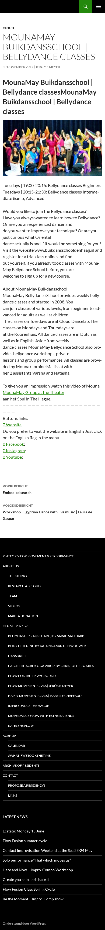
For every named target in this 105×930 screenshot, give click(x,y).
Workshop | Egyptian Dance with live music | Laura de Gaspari (47, 512)
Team (12, 596)
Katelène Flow (21, 726)
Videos (14, 606)
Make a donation (23, 616)
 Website (12, 424)
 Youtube (12, 456)
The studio (17, 576)
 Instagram (14, 450)
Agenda (9, 736)
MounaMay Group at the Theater (33, 392)
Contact (10, 775)
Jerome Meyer (48, 67)
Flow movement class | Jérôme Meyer (40, 686)
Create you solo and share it (26, 879)
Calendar (16, 746)
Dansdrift (17, 656)
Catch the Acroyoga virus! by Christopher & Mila (51, 666)
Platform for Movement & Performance (38, 556)
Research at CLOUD (24, 586)
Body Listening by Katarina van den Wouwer (47, 646)
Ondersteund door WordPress (24, 923)
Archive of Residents (21, 765)
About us (11, 566)
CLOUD (8, 28)
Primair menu (98, 6)
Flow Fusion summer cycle (25, 840)
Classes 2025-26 (15, 626)
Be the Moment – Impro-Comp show (33, 899)
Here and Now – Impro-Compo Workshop (38, 869)
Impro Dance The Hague (28, 706)
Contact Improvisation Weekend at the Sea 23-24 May (47, 850)
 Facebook (13, 444)
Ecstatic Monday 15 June (23, 831)
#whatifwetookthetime (29, 755)
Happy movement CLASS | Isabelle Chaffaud (45, 696)
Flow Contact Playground (32, 676)
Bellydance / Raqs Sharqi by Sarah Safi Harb (46, 636)
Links (12, 795)
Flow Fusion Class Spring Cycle (29, 889)
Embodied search (17, 489)
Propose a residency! (26, 785)
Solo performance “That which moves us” (37, 860)
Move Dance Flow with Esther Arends (41, 716)
